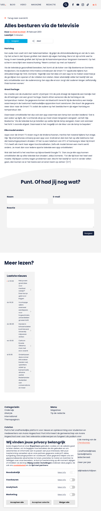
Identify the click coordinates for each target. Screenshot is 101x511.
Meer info (62, 472)
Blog (12, 4)
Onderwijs (9, 410)
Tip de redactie (57, 413)
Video (23, 4)
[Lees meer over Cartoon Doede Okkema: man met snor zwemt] (19, 346)
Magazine (36, 4)
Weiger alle (64, 502)
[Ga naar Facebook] (72, 4)
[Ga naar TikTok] (87, 4)
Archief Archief (17, 31)
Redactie (51, 4)
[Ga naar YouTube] (77, 4)
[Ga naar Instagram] (82, 4)
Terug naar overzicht (18, 18)
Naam (10, 196)
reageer (15, 41)
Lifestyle (8, 413)
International (10, 416)
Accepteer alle (17, 502)
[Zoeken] (66, 4)
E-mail (56, 196)
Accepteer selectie (40, 502)
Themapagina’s (11, 419)
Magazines (55, 410)
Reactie (11, 207)
